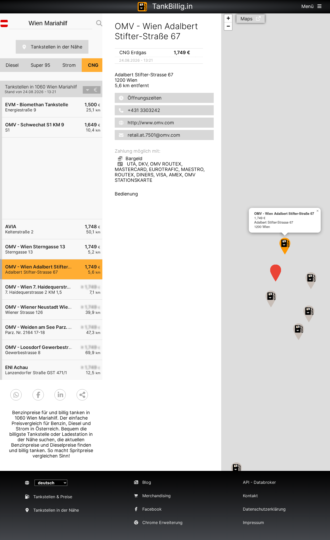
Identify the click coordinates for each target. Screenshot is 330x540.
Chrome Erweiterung (162, 522)
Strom (69, 65)
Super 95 (40, 65)
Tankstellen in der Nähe (56, 47)
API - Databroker (259, 482)
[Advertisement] (54, 178)
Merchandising (156, 495)
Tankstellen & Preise (52, 496)
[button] (308, 314)
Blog (146, 482)
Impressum (253, 522)
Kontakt (250, 495)
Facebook (152, 509)
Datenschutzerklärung (264, 509)
